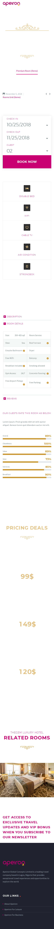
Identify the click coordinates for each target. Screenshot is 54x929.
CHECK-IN (12, 119)
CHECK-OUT (13, 132)
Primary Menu (49, 4)
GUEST (10, 145)
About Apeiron (10, 904)
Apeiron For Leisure (13, 909)
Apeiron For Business (13, 915)
